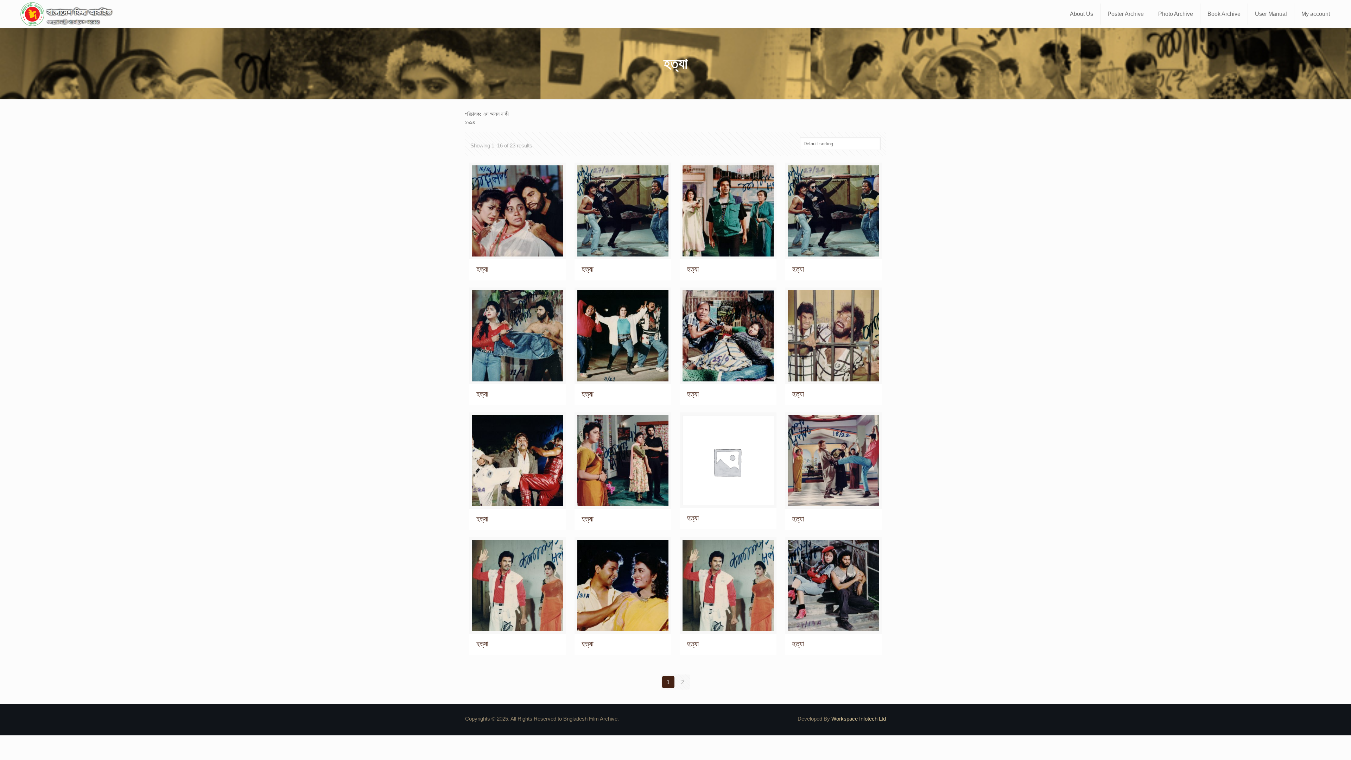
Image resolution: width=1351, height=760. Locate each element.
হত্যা (482, 269)
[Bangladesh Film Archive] (67, 14)
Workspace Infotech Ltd (858, 719)
